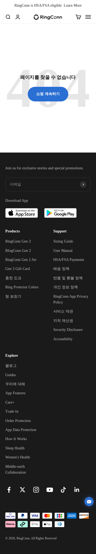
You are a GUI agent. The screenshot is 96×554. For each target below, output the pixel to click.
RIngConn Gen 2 (18, 251)
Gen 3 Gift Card (17, 269)
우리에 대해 (15, 384)
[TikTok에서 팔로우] (63, 489)
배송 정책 (61, 269)
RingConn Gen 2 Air (21, 260)
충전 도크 (13, 278)
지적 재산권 (63, 321)
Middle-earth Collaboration (15, 469)
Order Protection (18, 421)
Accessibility (63, 339)
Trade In (11, 411)
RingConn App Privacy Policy (70, 299)
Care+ (9, 402)
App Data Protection (20, 430)
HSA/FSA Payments (68, 260)
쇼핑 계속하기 (48, 94)
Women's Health (17, 457)
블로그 (11, 366)
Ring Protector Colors (21, 287)
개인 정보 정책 (65, 287)
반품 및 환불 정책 (68, 278)
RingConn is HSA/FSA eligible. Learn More (48, 5)
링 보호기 (13, 296)
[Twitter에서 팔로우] (22, 489)
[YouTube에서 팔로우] (49, 489)
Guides (10, 375)
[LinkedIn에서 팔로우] (77, 489)
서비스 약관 (63, 311)
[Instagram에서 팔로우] (36, 489)
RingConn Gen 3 (18, 241)
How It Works (16, 439)
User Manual (63, 251)
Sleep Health (15, 448)
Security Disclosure (68, 330)
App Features (15, 393)
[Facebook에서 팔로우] (9, 489)
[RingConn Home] (48, 17)
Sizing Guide (63, 241)
